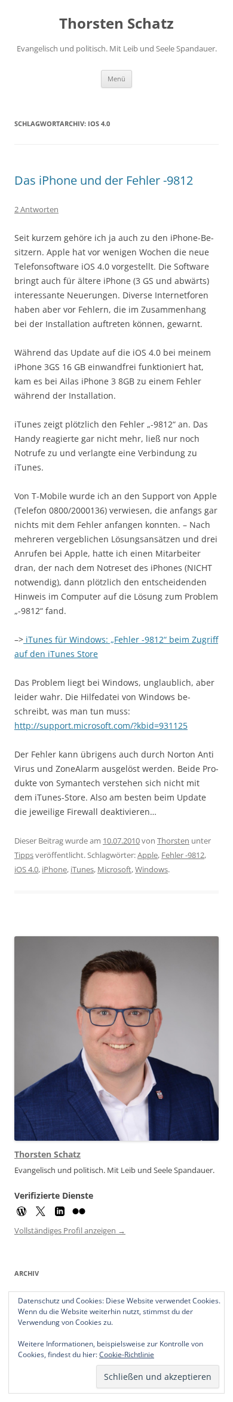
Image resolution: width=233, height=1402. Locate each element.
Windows (151, 869)
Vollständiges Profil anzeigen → (69, 1230)
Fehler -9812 (182, 855)
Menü (116, 78)
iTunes (82, 869)
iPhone (54, 869)
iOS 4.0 (26, 869)
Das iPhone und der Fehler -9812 (103, 180)
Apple (147, 855)
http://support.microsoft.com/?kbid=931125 (101, 725)
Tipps (23, 855)
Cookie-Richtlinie (126, 1354)
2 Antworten (36, 209)
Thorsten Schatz (116, 23)
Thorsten (173, 840)
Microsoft (114, 869)
